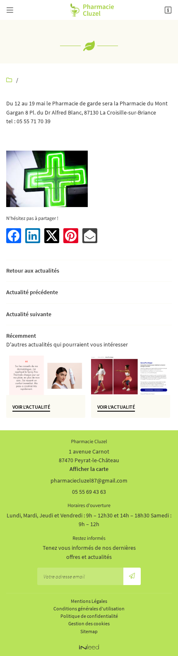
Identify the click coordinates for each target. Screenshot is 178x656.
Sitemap (89, 631)
